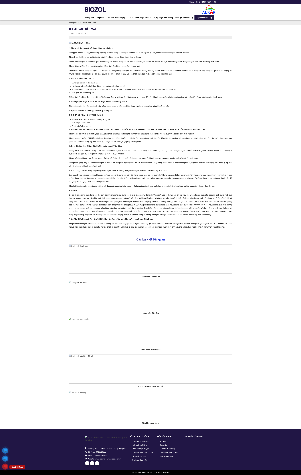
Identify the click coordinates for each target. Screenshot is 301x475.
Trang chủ (89, 18)
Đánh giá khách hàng (184, 18)
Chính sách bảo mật (139, 460)
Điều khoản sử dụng (150, 423)
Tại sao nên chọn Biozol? (140, 18)
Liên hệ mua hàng (166, 456)
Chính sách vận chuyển (150, 350)
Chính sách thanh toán (150, 276)
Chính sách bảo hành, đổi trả (150, 386)
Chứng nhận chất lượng (163, 18)
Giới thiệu (162, 441)
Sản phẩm (99, 18)
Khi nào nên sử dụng (116, 18)
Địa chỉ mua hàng (204, 18)
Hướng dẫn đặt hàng (150, 313)
